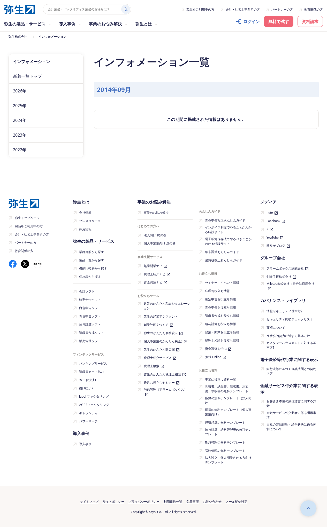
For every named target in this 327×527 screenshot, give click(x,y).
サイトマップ (89, 501)
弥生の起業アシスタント (161, 316)
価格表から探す (90, 276)
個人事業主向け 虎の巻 (160, 243)
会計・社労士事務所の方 (243, 9)
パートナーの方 (282, 9)
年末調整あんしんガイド (222, 252)
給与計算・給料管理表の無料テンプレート (228, 431)
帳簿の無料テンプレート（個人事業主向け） (228, 411)
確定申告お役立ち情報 (220, 299)
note (270, 212)
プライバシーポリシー (143, 501)
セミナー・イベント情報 (222, 282)
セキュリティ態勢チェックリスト (290, 319)
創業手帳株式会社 (279, 276)
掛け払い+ (86, 388)
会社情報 (85, 212)
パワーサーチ (88, 421)
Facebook (273, 221)
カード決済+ (87, 380)
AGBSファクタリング (94, 405)
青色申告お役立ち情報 (220, 307)
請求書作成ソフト (91, 333)
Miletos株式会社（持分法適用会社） (292, 283)
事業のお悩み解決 (156, 212)
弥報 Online (213, 357)
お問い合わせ (212, 501)
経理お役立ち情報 (217, 291)
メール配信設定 (236, 501)
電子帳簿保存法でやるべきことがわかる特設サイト (228, 241)
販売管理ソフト (90, 341)
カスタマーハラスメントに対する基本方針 (291, 345)
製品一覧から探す (91, 260)
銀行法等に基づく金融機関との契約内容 (291, 371)
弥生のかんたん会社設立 (161, 333)
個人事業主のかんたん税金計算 (165, 341)
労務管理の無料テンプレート (225, 451)
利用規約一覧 (173, 501)
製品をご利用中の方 (200, 9)
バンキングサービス (93, 363)
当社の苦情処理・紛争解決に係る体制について (291, 426)
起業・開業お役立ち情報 (222, 332)
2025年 (19, 105)
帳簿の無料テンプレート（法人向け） (228, 400)
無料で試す (278, 21)
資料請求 (310, 21)
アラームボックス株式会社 (285, 268)
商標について (276, 327)
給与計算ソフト (90, 324)
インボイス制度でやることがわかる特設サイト (228, 229)
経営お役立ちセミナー (159, 382)
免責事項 (192, 501)
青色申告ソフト (90, 316)
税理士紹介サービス (158, 358)
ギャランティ (88, 413)
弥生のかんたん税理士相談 (162, 374)
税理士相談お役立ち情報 (222, 340)
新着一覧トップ (27, 76)
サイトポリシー (113, 501)
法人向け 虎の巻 (155, 235)
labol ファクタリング (94, 396)
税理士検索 (151, 366)
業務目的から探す (91, 252)
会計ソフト (87, 291)
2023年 (19, 135)
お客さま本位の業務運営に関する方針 (291, 403)
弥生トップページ (27, 218)
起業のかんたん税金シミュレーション (167, 305)
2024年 (19, 120)
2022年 (19, 150)
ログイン (251, 21)
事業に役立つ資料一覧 (220, 379)
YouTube (273, 237)
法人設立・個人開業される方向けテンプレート (228, 460)
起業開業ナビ (153, 266)
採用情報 (85, 229)
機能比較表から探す (93, 268)
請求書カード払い (91, 371)
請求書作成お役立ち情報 (222, 315)
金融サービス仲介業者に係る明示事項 (291, 415)
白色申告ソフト (90, 308)
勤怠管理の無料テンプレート (225, 442)
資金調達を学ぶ (216, 349)
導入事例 (85, 444)
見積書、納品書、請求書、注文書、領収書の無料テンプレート (226, 388)
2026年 (19, 91)
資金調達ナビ (153, 282)
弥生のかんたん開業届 (159, 349)
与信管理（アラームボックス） (165, 389)
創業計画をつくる (156, 325)
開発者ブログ (276, 245)
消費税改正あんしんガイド (223, 260)
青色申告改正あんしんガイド (225, 220)
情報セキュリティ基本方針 (285, 311)
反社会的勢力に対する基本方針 (288, 336)
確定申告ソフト (90, 299)
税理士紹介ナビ (154, 274)
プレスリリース (90, 221)
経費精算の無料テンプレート (225, 422)
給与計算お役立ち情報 (220, 324)
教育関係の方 (313, 9)
